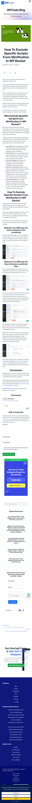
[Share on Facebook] (5, 73)
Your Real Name (6, 437)
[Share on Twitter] (10, 73)
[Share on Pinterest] (15, 73)
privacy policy (9, 419)
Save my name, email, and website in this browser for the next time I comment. (16, 448)
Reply (27, 408)
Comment (5, 424)
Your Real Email (6, 442)
